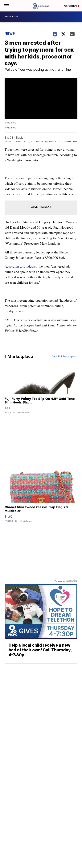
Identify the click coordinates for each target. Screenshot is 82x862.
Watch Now (71, 6)
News (10, 33)
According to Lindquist (21, 266)
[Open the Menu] (6, 6)
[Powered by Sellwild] (71, 581)
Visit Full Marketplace (64, 356)
